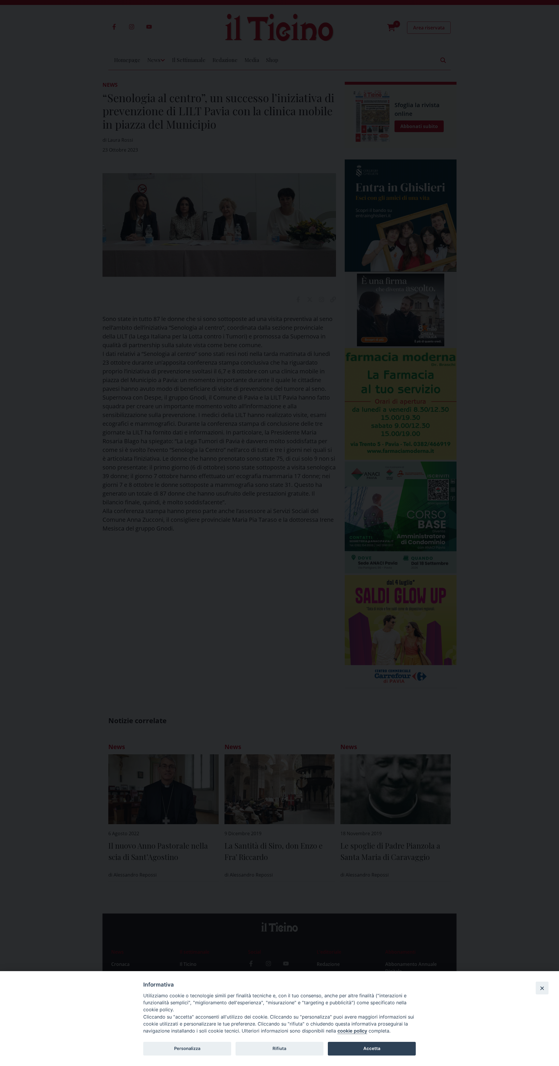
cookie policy (352, 1031)
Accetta (371, 1048)
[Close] (542, 988)
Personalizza (187, 1048)
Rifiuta (279, 1048)
